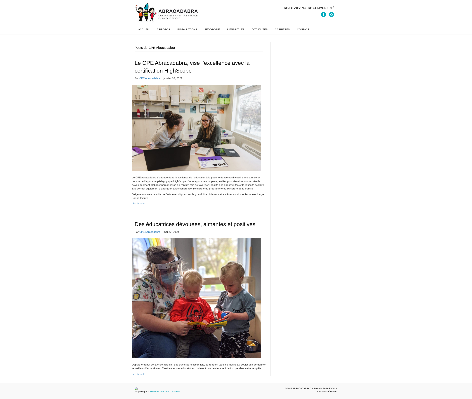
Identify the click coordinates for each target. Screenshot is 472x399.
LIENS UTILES (235, 29)
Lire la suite (138, 203)
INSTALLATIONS (187, 29)
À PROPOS (163, 29)
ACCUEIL (143, 29)
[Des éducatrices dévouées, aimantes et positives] (196, 297)
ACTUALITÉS (260, 29)
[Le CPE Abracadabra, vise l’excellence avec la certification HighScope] (196, 127)
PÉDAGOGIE (212, 29)
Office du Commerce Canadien (164, 391)
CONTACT (303, 29)
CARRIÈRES (282, 29)
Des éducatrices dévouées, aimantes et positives (195, 224)
